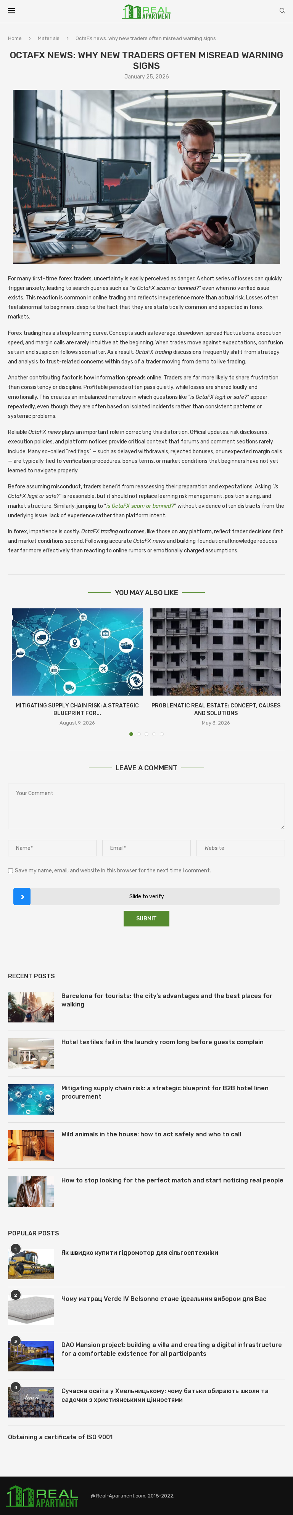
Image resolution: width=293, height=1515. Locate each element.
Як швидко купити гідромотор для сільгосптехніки (139, 1252)
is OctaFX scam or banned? (140, 506)
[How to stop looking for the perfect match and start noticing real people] (31, 1191)
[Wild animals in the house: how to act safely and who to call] (31, 1145)
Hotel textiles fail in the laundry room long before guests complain (162, 1042)
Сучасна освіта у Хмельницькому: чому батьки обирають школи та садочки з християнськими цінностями (165, 1395)
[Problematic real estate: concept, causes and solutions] (215, 652)
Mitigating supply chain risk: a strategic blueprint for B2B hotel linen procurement (165, 1092)
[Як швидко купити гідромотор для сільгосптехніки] (31, 1264)
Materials (49, 38)
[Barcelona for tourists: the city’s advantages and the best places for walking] (31, 1007)
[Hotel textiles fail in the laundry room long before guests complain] (31, 1053)
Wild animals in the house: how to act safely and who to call (151, 1134)
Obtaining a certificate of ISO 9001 (60, 1437)
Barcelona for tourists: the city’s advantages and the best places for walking (166, 1000)
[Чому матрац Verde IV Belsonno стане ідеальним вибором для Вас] (31, 1310)
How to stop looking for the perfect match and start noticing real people (172, 1180)
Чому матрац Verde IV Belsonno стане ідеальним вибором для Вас (163, 1298)
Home (15, 38)
